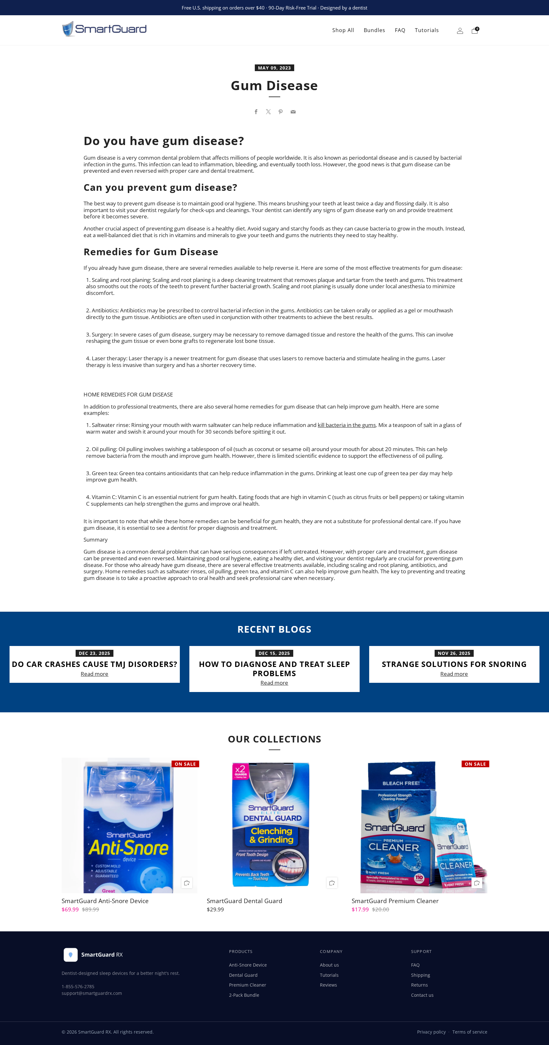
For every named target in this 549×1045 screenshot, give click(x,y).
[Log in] (460, 32)
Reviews (328, 985)
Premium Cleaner (247, 985)
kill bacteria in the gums (347, 425)
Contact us (422, 995)
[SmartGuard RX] (112, 30)
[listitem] (274, 7)
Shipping (420, 975)
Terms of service (469, 1032)
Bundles (374, 30)
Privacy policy (431, 1032)
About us (329, 965)
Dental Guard (243, 975)
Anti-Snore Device (248, 965)
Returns (419, 985)
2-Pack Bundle (244, 995)
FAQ (400, 30)
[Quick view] (187, 883)
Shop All (343, 30)
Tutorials (427, 30)
